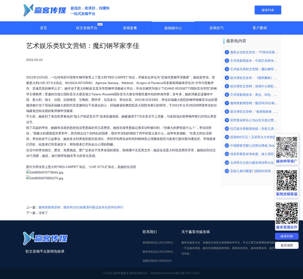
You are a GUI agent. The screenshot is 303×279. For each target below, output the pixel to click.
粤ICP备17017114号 (187, 273)
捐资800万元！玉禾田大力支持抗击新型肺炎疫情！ (265, 137)
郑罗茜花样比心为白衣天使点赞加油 (255, 120)
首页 (43, 28)
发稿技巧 (216, 28)
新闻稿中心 (173, 28)
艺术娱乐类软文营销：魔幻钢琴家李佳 (256, 69)
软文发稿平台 (86, 28)
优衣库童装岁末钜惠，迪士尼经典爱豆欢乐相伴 (262, 154)
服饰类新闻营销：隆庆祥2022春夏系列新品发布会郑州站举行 (81, 207)
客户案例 (260, 28)
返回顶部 (287, 245)
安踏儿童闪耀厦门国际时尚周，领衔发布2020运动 (264, 171)
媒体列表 (287, 236)
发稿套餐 (130, 28)
